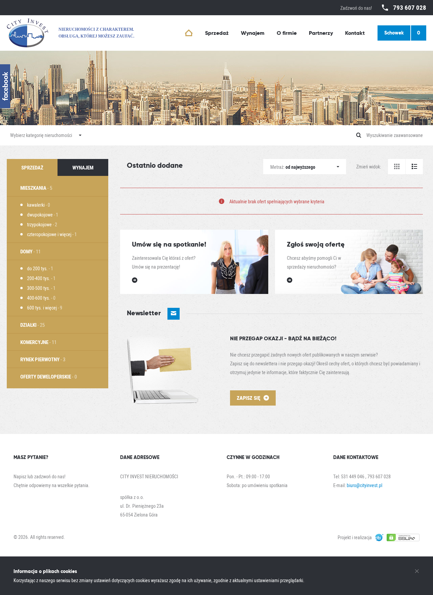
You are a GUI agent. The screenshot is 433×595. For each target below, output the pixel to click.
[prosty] (396, 166)
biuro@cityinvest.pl (364, 485)
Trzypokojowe (42, 224)
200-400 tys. (41, 278)
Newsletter (144, 312)
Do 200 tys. (40, 268)
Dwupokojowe (42, 214)
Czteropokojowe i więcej (52, 234)
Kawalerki (38, 205)
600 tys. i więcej (44, 307)
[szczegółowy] (414, 166)
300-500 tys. (41, 288)
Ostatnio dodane (155, 165)
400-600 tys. (41, 298)
